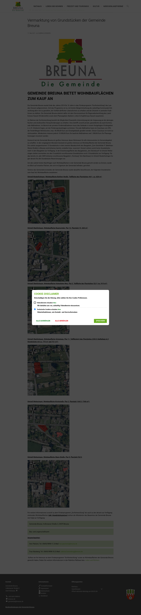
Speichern (100, 321)
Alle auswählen (43, 321)
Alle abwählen (61, 321)
